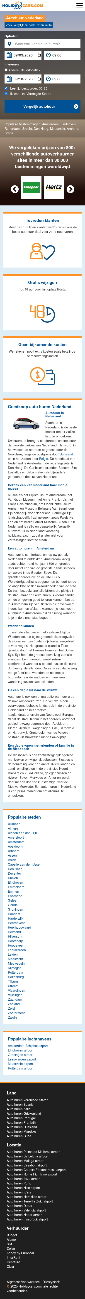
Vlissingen (15, 995)
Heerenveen (17, 923)
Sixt (9, 1244)
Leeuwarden (17, 950)
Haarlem (14, 914)
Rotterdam (12, 128)
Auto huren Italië (18, 1109)
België (43, 458)
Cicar (10, 1266)
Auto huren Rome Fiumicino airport (32, 1174)
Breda (9, 133)
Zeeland (14, 1004)
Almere (13, 828)
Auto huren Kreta (19, 1192)
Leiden (13, 954)
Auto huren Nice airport (23, 1187)
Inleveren (12, 64)
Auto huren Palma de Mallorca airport (34, 1151)
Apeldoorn (15, 846)
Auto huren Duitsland (22, 1127)
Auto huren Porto (19, 1183)
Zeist (11, 1008)
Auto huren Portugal (21, 1118)
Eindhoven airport (20, 1050)
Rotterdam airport (20, 1068)
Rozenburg (16, 977)
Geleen (13, 900)
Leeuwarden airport (22, 1059)
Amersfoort (16, 837)
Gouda (13, 905)
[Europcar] (31, 187)
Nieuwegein (16, 963)
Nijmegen (15, 968)
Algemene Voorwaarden (24, 1282)
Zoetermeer (16, 1013)
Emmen (13, 891)
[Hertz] (53, 187)
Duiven (13, 878)
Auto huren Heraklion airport (27, 1196)
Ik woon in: (29, 93)
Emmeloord (16, 887)
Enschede (15, 896)
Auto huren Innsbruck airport (27, 1219)
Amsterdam (50, 124)
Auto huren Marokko (21, 1131)
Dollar (11, 1248)
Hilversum (15, 936)
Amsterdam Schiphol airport (28, 1045)
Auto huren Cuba (19, 1136)
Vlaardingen (16, 990)
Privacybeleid (51, 1282)
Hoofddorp (15, 941)
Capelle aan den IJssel (24, 864)
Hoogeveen (16, 945)
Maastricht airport (20, 1063)
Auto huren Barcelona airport (27, 1156)
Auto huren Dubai (19, 1205)
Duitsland (66, 454)
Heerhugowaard (19, 927)
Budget (12, 1235)
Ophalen (11, 36)
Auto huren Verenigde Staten (27, 1100)
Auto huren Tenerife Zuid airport (30, 1201)
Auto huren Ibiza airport (24, 1178)
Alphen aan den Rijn (22, 833)
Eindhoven (68, 124)
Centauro (13, 1262)
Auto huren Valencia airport (26, 1210)
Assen (12, 855)
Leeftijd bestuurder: (27, 88)
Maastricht (57, 128)
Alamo (11, 1239)
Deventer (14, 873)
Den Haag (41, 128)
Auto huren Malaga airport (25, 1160)
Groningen (15, 909)
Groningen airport (20, 1054)
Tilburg (13, 981)
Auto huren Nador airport (25, 1214)
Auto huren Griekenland (24, 1113)
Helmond (14, 932)
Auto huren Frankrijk (21, 1122)
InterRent (13, 1257)
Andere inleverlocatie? (23, 70)
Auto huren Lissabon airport (27, 1165)
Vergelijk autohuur (50, 106)
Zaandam (15, 999)
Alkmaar (14, 824)
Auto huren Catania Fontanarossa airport (36, 1169)
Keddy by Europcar (20, 1253)
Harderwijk (15, 918)
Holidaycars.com (30, 1286)
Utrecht (27, 128)
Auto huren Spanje (20, 1104)
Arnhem (72, 128)
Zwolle (12, 1017)
